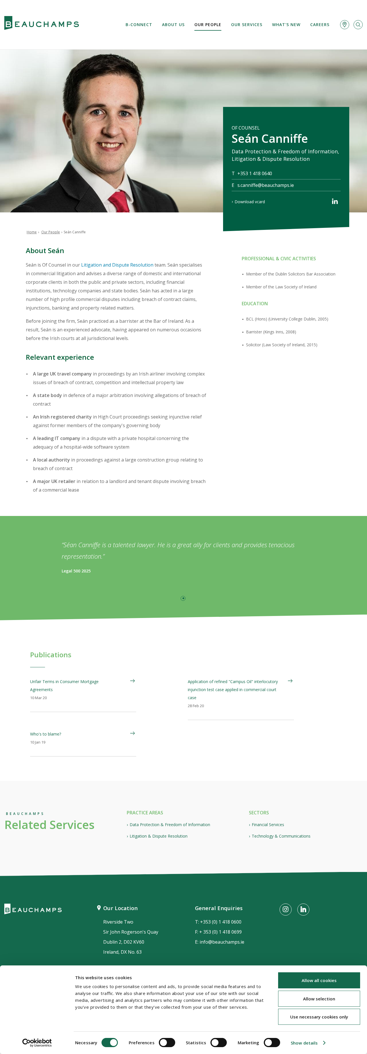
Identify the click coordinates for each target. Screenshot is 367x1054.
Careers (319, 24)
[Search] (358, 24)
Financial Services (268, 824)
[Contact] (344, 24)
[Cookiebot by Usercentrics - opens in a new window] (37, 1043)
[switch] (167, 1042)
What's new (286, 24)
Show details (304, 1043)
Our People (207, 24)
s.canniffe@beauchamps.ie (265, 185)
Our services (246, 24)
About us (173, 24)
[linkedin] (335, 202)
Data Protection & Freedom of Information (170, 824)
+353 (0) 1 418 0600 (220, 922)
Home (32, 232)
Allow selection (319, 999)
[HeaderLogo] (41, 25)
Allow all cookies (319, 980)
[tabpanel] (183, 556)
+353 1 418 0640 (254, 173)
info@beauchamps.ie (222, 942)
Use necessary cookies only (319, 1017)
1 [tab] (183, 598)
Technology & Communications (281, 836)
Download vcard (250, 201)
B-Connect (139, 24)
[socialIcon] (286, 910)
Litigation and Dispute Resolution (117, 265)
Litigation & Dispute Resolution (159, 836)
